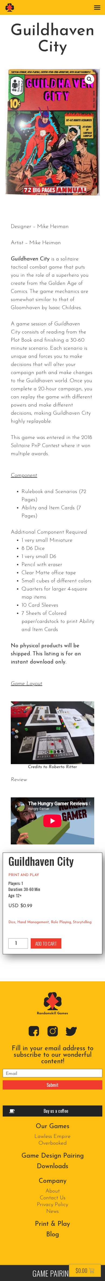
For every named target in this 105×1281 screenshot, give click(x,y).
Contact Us (52, 1198)
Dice (11, 922)
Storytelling (82, 922)
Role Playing (61, 922)
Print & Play (52, 1224)
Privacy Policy (52, 1204)
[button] (97, 7)
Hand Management (33, 922)
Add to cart (46, 943)
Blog (52, 1235)
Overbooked (52, 1143)
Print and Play (23, 875)
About (53, 1191)
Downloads (52, 1166)
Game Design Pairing (53, 1156)
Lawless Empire (52, 1136)
